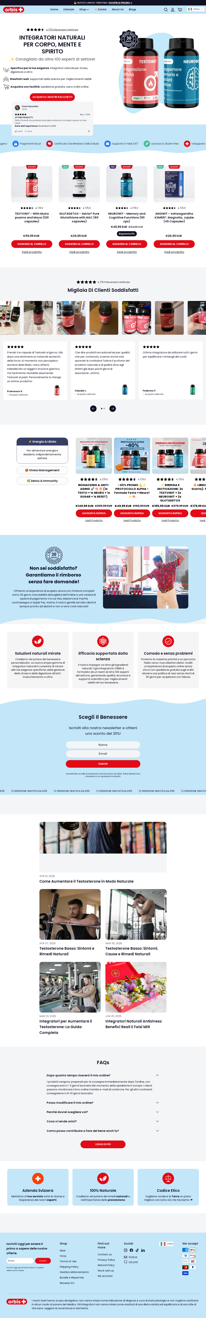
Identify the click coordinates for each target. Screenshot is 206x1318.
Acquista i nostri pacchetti (52, 97)
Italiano (196, 9)
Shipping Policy (69, 1267)
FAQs (63, 1256)
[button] (93, 408)
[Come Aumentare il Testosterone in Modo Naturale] (103, 847)
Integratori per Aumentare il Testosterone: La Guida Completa (65, 1027)
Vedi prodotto (32, 252)
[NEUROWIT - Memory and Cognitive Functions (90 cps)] (126, 184)
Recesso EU (67, 1283)
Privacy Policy (106, 1260)
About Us (118, 9)
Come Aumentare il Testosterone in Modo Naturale (86, 881)
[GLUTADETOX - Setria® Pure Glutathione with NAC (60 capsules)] (79, 184)
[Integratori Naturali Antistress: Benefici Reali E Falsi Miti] (136, 987)
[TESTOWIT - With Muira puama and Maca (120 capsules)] (31, 184)
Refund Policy (106, 1265)
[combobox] (196, 9)
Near (63, 1250)
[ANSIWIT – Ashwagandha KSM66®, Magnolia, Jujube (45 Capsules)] (174, 184)
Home (54, 9)
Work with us (106, 1271)
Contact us (105, 1254)
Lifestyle (68, 9)
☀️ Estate (100, 9)
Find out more (103, 1245)
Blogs (132, 9)
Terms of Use (68, 1261)
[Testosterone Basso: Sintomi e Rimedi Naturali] (70, 914)
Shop (83, 9)
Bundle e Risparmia (72, 1277)
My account (105, 1276)
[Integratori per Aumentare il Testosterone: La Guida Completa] (70, 987)
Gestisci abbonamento (74, 1272)
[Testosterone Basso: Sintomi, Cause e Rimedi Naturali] (136, 914)
